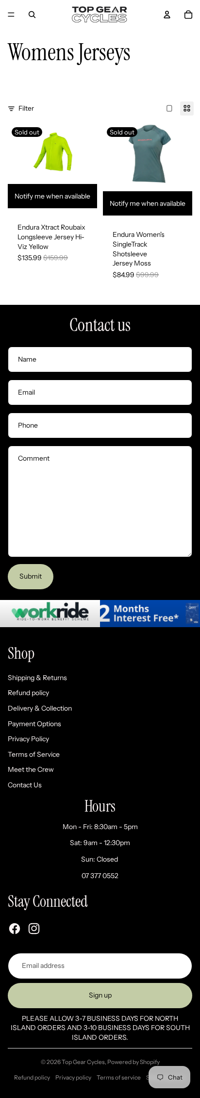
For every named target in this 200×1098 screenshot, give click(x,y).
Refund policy (28, 692)
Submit (30, 576)
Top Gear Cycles (83, 1061)
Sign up (100, 995)
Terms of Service (34, 754)
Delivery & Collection (40, 708)
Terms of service (119, 1077)
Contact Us (25, 785)
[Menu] (11, 14)
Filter (26, 108)
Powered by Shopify (133, 1061)
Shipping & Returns (37, 677)
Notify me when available (52, 196)
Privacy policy (73, 1077)
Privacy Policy (28, 738)
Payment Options (34, 723)
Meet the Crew (31, 769)
